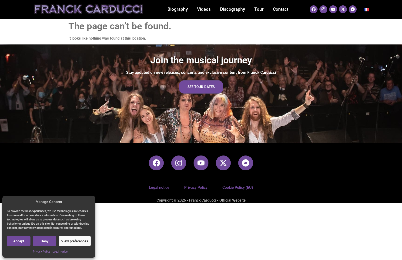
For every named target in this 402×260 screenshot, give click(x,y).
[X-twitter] (343, 9)
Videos (204, 9)
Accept (18, 241)
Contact (280, 9)
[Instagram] (323, 9)
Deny (44, 241)
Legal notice (60, 251)
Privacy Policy (41, 251)
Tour (259, 9)
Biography (178, 9)
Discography (232, 9)
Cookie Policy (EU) (237, 187)
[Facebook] (314, 9)
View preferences (74, 241)
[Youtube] (333, 9)
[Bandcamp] (353, 9)
